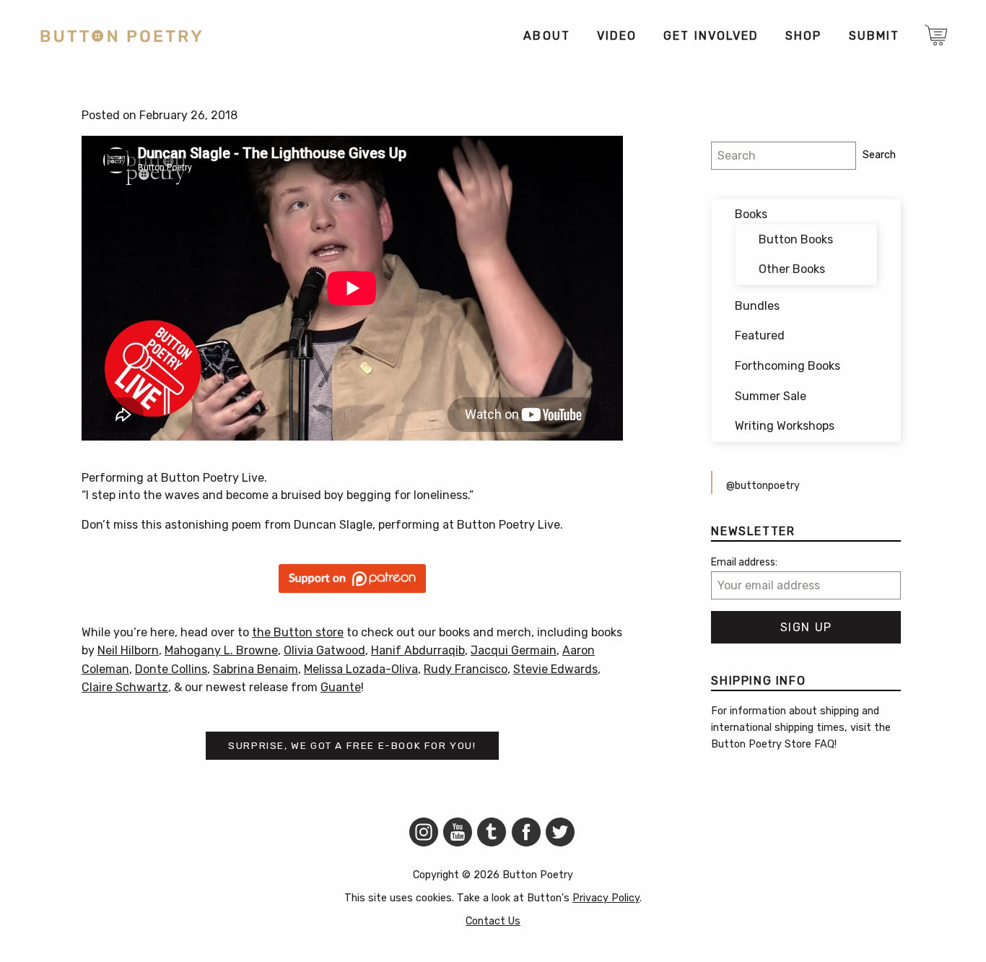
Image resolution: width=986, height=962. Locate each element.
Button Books (796, 239)
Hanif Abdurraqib (418, 650)
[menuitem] (546, 36)
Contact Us (493, 921)
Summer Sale (770, 396)
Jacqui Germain (514, 650)
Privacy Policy (606, 898)
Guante (340, 687)
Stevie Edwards (555, 669)
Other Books (792, 269)
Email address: (744, 562)
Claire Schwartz (125, 687)
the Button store (298, 632)
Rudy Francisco (465, 669)
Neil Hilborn (128, 650)
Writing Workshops (784, 426)
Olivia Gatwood (324, 650)
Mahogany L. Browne (221, 650)
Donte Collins (171, 669)
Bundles (757, 306)
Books (751, 214)
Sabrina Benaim (255, 669)
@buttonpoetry (763, 486)
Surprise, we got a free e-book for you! (352, 745)
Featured (760, 335)
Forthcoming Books (787, 366)
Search (879, 155)
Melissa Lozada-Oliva (361, 669)
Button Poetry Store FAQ (772, 744)
